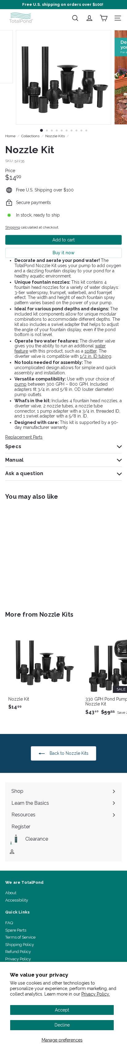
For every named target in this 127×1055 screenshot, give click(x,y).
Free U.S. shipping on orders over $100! (62, 4)
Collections (30, 136)
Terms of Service (20, 937)
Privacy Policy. (95, 994)
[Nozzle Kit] (43, 552)
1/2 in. (86, 356)
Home (10, 136)
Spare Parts (15, 930)
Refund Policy (18, 951)
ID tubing (102, 356)
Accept (62, 1010)
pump (20, 384)
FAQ (9, 923)
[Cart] (103, 18)
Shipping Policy (19, 944)
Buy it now (64, 252)
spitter (90, 351)
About (10, 893)
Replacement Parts (24, 437)
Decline (62, 1025)
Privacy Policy (18, 959)
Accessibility (16, 900)
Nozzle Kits (55, 136)
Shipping (12, 227)
